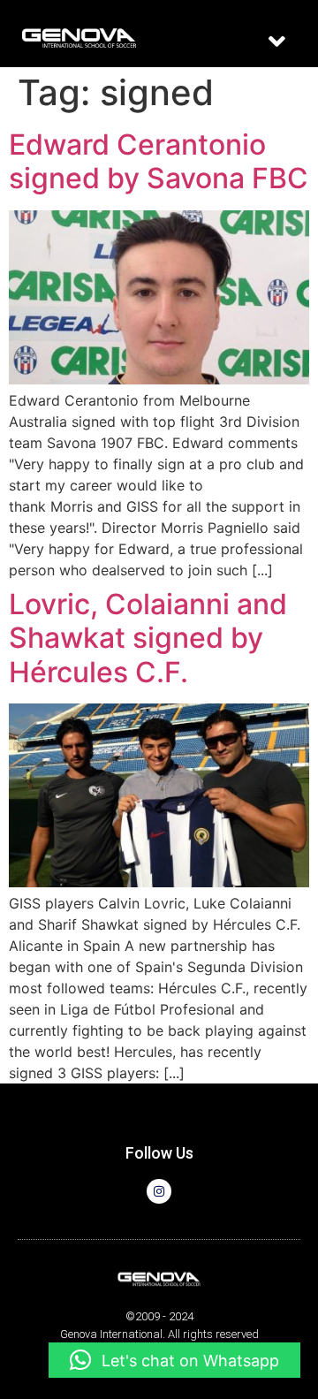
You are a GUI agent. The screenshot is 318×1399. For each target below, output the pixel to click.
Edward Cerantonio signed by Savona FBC (158, 161)
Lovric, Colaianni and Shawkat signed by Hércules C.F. (148, 638)
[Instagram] (159, 1191)
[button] (277, 42)
